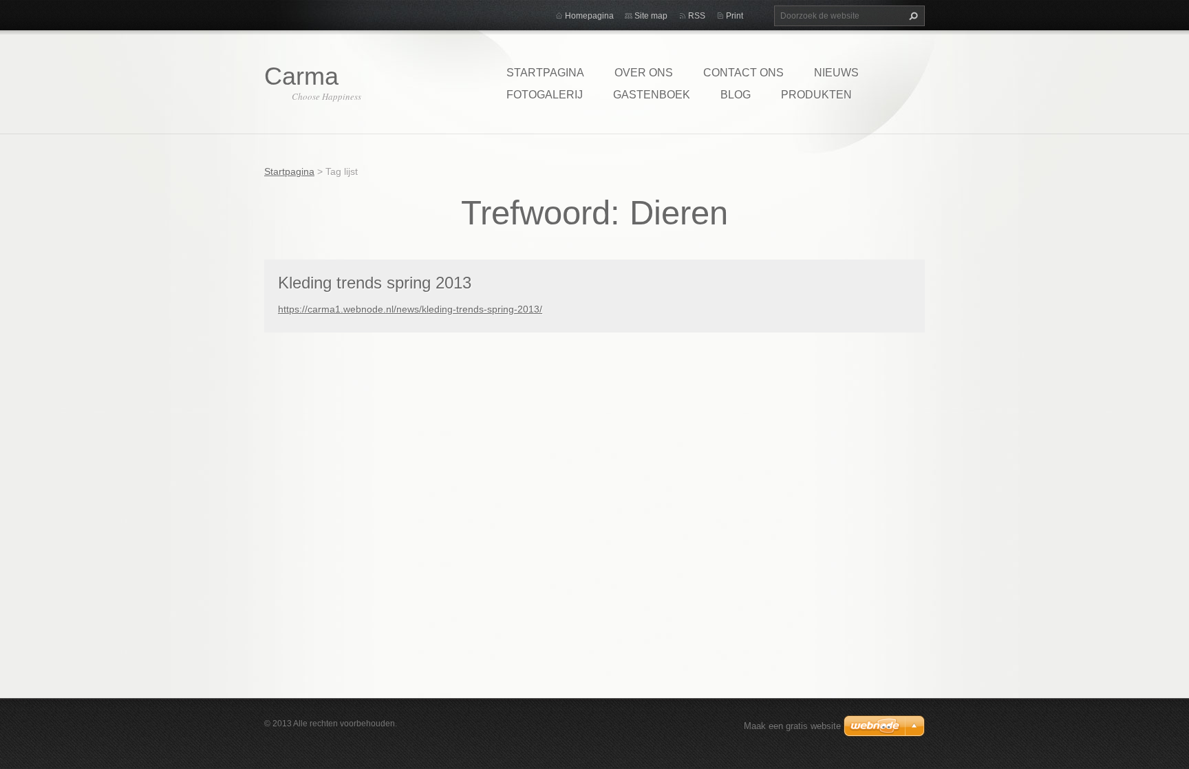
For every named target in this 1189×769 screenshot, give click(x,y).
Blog (735, 95)
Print (734, 16)
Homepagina (589, 16)
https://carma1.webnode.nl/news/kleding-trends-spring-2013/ (410, 309)
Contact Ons (743, 72)
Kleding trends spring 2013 (374, 282)
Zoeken (911, 16)
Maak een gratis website (792, 726)
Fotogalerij (544, 95)
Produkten (816, 95)
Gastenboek (651, 95)
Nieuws (836, 72)
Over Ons (643, 72)
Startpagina (545, 72)
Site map (650, 16)
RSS (696, 16)
